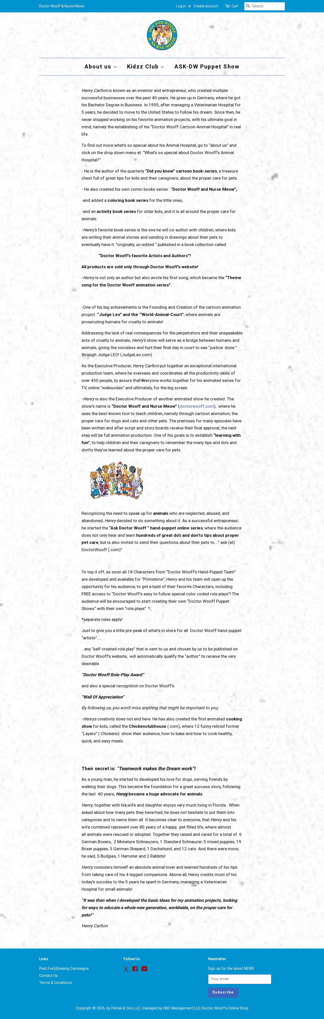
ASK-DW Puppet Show (207, 66)
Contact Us (48, 976)
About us (99, 66)
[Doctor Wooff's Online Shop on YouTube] (144, 970)
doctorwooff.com (196, 406)
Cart (235, 6)
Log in (181, 6)
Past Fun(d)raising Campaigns (64, 968)
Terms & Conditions (55, 983)
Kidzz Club (143, 66)
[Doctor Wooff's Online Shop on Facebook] (135, 970)
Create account (206, 6)
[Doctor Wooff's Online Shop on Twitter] (126, 969)
